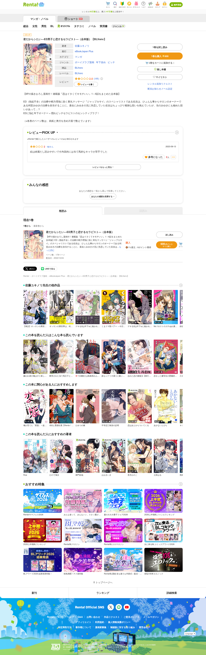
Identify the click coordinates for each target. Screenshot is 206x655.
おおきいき (106, 475)
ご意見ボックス (131, 616)
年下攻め (101, 62)
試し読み (169, 234)
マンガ (78, 56)
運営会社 (143, 627)
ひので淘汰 (54, 475)
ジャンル (117, 26)
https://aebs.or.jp (68, 649)
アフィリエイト (83, 622)
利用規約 (99, 622)
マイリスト (161, 77)
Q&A (80, 616)
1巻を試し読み (160, 47)
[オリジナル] (64, 26)
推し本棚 (161, 69)
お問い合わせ (93, 616)
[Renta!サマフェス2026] (41, 4)
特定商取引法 (65, 627)
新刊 (34, 593)
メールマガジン (151, 616)
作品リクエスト (112, 616)
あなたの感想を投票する (101, 196)
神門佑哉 (79, 475)
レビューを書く (87, 84)
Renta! (26, 276)
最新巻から (38, 225)
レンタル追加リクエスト (160, 83)
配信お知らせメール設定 (160, 88)
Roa (25, 475)
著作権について (83, 627)
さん (50, 146)
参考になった (155, 157)
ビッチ (111, 62)
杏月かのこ (132, 475)
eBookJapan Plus (84, 51)
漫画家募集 (100, 627)
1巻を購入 (160, 56)
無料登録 (177, 4)
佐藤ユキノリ (82, 45)
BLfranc (79, 67)
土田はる (157, 475)
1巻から (27, 225)
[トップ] (30, 4)
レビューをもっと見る (102, 167)
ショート (75, 19)
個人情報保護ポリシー (119, 622)
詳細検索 (172, 593)
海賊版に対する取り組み (122, 627)
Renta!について (55, 616)
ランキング (102, 593)
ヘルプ (70, 616)
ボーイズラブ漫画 (84, 62)
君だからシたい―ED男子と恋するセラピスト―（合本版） (80, 232)
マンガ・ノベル (39, 19)
